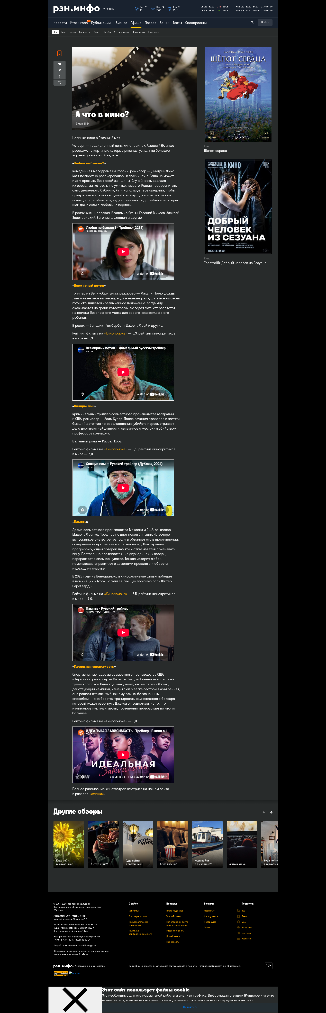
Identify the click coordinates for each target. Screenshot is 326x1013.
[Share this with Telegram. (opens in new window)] (59, 70)
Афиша (136, 23)
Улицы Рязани (173, 916)
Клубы (107, 32)
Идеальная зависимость (94, 666)
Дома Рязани (173, 936)
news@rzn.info (93, 936)
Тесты (177, 23)
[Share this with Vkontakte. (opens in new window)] (59, 64)
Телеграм (246, 933)
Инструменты (211, 916)
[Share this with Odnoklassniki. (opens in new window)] (59, 76)
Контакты (134, 910)
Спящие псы (84, 406)
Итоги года (79, 23)
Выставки (153, 32)
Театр (73, 32)
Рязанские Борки (175, 930)
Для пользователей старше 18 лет (71, 931)
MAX (244, 921)
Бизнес (121, 23)
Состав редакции (138, 916)
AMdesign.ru (89, 945)
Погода (150, 23)
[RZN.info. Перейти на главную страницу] (76, 8)
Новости (60, 23)
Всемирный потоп (89, 285)
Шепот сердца (215, 150)
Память (80, 522)
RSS (243, 910)
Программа (210, 921)
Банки (164, 23)
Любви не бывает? (89, 163)
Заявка (207, 927)
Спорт (97, 32)
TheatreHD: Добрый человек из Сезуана (235, 263)
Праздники (138, 32)
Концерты (84, 32)
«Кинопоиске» (115, 333)
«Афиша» (96, 794)
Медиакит (209, 910)
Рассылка (246, 938)
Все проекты (172, 941)
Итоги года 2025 (174, 910)
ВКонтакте (247, 927)
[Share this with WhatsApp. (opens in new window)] (59, 83)
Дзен (244, 916)
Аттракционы (121, 32)
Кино (63, 32)
